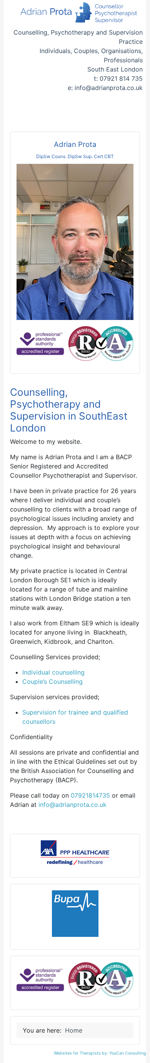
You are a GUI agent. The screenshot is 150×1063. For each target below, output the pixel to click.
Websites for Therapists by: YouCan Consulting (100, 1053)
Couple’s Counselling (52, 681)
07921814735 (90, 795)
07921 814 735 (121, 78)
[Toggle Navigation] (75, 113)
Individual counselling (53, 672)
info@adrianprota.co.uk (109, 88)
